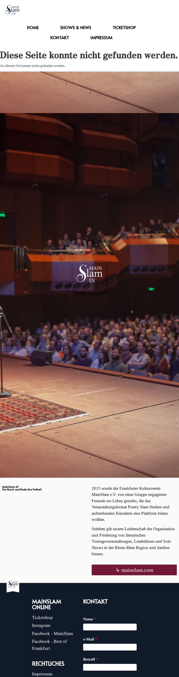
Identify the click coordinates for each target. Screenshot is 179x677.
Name (89, 619)
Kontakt (59, 37)
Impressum (101, 37)
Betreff (90, 659)
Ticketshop (124, 27)
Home (33, 27)
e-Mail (90, 639)
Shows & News (75, 27)
